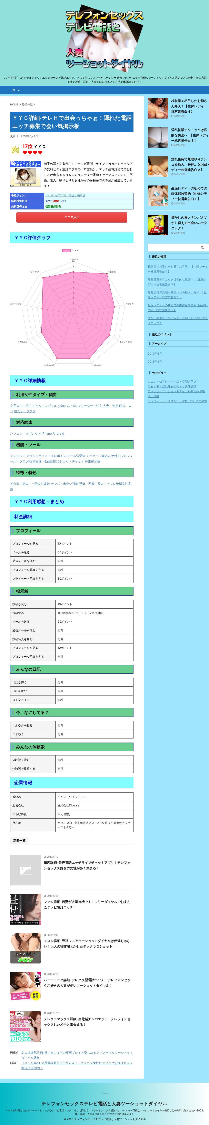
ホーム (16, 90)
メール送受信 (76, 456)
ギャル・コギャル (44, 406)
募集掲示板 (92, 461)
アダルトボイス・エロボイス (46, 456)
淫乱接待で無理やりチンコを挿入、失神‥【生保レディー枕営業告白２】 (190, 164)
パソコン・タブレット (25, 433)
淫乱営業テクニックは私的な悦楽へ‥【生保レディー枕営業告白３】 (190, 135)
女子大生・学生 (21, 406)
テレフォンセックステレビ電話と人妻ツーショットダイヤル (104, 1103)
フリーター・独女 (90, 406)
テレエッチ (18, 456)
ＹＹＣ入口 (72, 217)
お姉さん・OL (67, 406)
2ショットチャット (71, 461)
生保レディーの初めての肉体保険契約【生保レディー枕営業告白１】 (189, 193)
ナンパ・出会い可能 (64, 484)
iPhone (47, 433)
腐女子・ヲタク (25, 411)
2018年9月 (155, 361)
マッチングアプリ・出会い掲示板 (65, 195)
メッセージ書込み (98, 456)
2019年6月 (155, 353)
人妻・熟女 (110, 406)
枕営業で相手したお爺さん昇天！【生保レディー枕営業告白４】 (189, 106)
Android (58, 433)
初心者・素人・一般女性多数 (30, 484)
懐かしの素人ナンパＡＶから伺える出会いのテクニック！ (189, 222)
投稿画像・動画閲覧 (43, 461)
